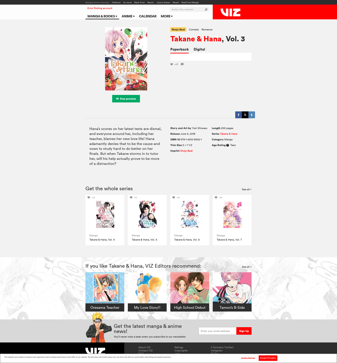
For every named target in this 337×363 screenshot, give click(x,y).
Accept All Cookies (268, 358)
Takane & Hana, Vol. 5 (144, 239)
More (166, 16)
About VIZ (144, 347)
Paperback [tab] (179, 49)
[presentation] (104, 214)
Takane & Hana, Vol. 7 (229, 239)
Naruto (150, 2)
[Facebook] (238, 114)
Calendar (147, 16)
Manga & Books (101, 16)
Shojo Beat (178, 29)
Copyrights (181, 350)
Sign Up (244, 331)
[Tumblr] (251, 114)
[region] (168, 358)
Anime (127, 16)
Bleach (176, 2)
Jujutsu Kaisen (163, 2)
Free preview (128, 98)
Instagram (216, 350)
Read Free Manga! (190, 2)
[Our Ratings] (227, 145)
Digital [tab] (199, 49)
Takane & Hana (196, 38)
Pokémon (116, 2)
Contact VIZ (145, 350)
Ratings (179, 347)
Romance (207, 29)
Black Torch (139, 2)
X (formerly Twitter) (222, 347)
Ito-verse (127, 2)
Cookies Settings (248, 358)
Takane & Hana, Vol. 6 (187, 239)
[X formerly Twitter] (245, 114)
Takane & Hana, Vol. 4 (102, 239)
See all (247, 189)
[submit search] (206, 9)
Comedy (194, 29)
